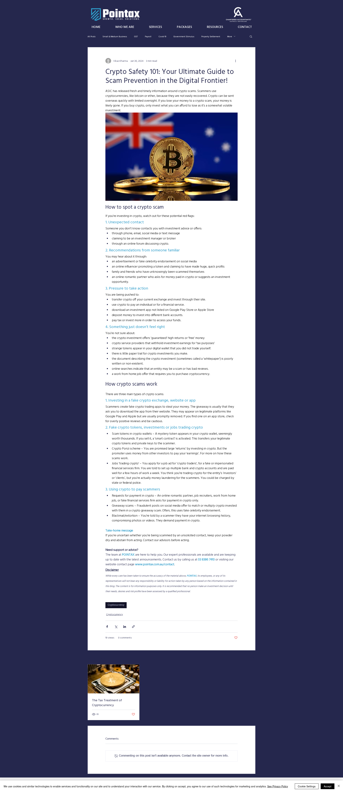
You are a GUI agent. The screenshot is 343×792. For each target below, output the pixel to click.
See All (251, 657)
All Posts (91, 36)
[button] (251, 36)
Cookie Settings (306, 786)
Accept (327, 786)
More (229, 36)
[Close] (339, 786)
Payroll (148, 36)
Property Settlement (210, 36)
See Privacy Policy (277, 786)
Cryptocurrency (116, 605)
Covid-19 (162, 36)
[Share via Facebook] (107, 626)
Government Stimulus (183, 36)
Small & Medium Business (115, 36)
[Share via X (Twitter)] (116, 626)
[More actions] (235, 61)
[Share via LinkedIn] (124, 626)
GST (136, 36)
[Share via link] (133, 626)
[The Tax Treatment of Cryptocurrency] (113, 678)
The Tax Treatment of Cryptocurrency (107, 702)
